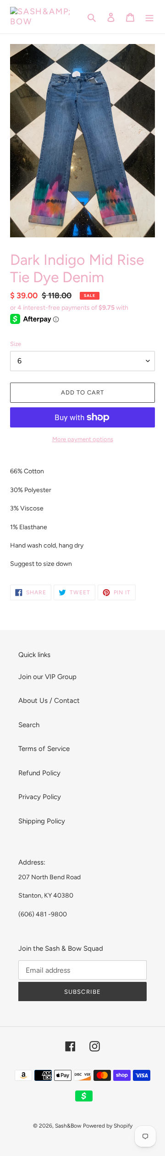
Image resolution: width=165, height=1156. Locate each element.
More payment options (82, 439)
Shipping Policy (41, 821)
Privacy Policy (39, 797)
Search (28, 725)
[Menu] (149, 17)
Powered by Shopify (107, 1126)
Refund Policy (39, 773)
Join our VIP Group (47, 677)
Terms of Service (44, 749)
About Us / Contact (49, 700)
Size (15, 343)
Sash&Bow (68, 1126)
